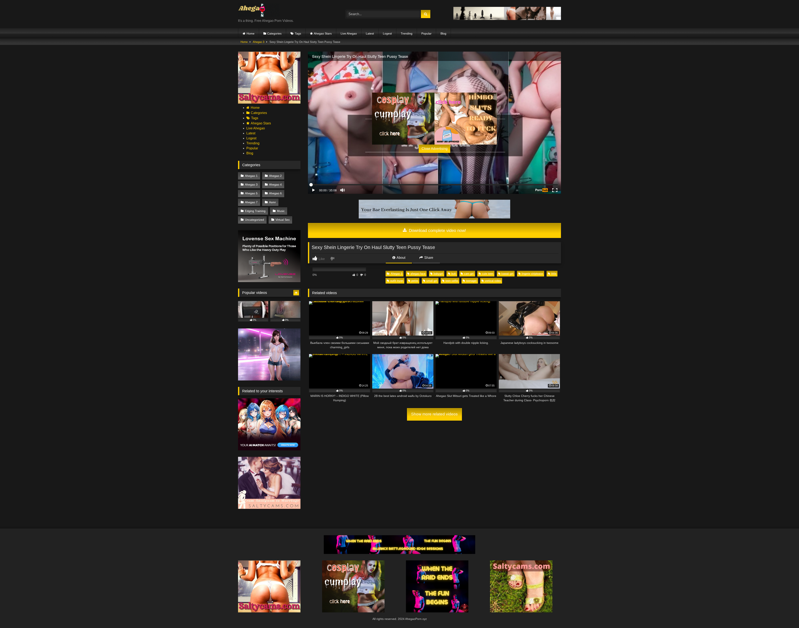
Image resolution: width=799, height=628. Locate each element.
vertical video (493, 280)
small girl (431, 280)
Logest (387, 33)
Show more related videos (434, 414)
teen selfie (451, 280)
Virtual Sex (282, 219)
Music (281, 211)
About (400, 257)
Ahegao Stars (323, 33)
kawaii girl (507, 273)
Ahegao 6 (275, 193)
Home (250, 33)
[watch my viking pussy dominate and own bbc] (437, 611)
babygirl (438, 273)
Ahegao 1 (251, 175)
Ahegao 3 (258, 41)
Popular (426, 33)
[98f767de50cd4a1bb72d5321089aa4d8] (269, 281)
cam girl (469, 273)
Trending (406, 33)
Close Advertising (435, 148)
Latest (370, 33)
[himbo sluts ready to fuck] (465, 119)
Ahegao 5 (251, 193)
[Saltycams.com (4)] (269, 102)
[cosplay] (403, 119)
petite (414, 280)
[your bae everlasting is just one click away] (434, 217)
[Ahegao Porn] (259, 10)
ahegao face (418, 273)
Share (428, 257)
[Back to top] (786, 616)
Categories (274, 33)
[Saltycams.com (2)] (521, 611)
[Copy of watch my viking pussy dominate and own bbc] (399, 553)
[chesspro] (507, 19)
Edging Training (255, 211)
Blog (443, 33)
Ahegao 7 (251, 202)
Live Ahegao (349, 33)
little (553, 273)
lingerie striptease (532, 273)
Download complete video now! (437, 230)
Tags (298, 33)
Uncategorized (254, 219)
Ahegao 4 (275, 184)
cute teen (487, 273)
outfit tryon (396, 280)
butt (453, 273)
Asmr (272, 202)
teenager (471, 280)
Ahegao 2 (275, 175)
